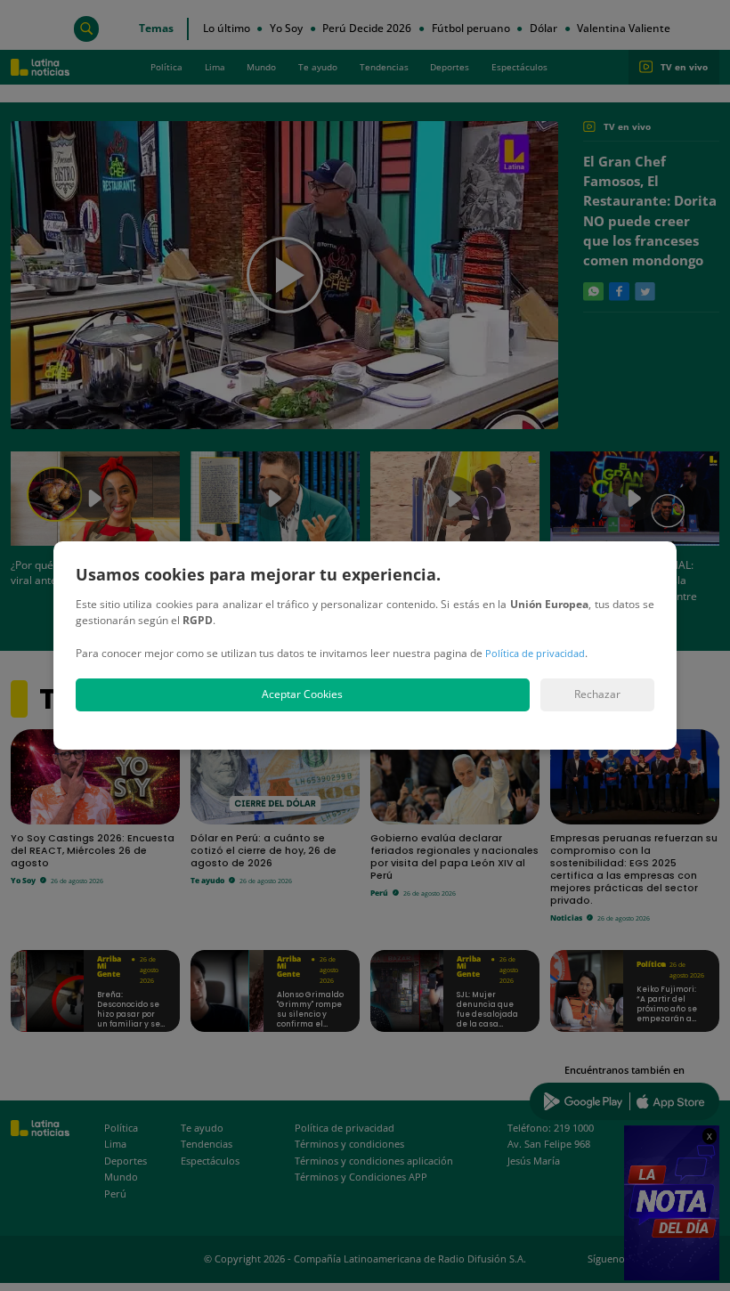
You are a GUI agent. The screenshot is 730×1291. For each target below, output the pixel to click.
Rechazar (597, 694)
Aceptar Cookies (302, 694)
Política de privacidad (535, 653)
